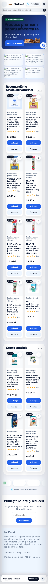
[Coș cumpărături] (44, 4)
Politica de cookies (13, 557)
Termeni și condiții (13, 552)
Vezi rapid (14, 149)
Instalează (33, 579)
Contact (36, 557)
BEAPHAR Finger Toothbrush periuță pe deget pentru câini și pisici (14, 248)
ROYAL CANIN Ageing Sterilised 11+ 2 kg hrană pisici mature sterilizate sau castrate (14, 381)
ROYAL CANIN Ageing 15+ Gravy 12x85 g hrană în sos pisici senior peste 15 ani (32, 442)
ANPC (28, 557)
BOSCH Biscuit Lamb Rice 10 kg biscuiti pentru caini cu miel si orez (33, 379)
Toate (39, 90)
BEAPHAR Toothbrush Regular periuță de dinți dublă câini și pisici (32, 248)
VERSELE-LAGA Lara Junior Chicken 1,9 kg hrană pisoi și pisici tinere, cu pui (33, 123)
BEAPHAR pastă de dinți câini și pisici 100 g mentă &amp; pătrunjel (14, 309)
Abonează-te (24, 520)
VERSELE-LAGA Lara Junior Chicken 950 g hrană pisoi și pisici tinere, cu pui (14, 123)
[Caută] (44, 10)
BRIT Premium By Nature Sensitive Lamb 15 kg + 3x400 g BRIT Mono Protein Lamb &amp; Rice (14, 440)
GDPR (27, 552)
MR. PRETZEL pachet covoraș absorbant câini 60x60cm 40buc (33, 305)
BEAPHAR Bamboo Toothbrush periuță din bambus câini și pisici (33, 186)
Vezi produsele (14, 43)
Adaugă (14, 143)
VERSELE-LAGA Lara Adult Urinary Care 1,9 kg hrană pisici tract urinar (14, 183)
